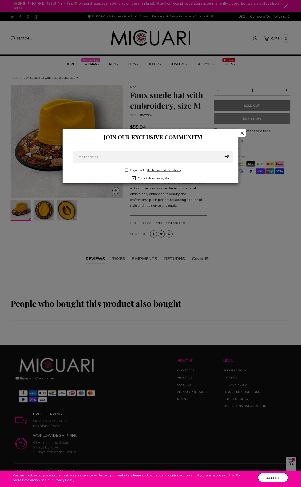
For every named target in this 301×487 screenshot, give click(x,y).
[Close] (242, 133)
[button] (227, 157)
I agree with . (155, 170)
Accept (273, 478)
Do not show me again (153, 178)
